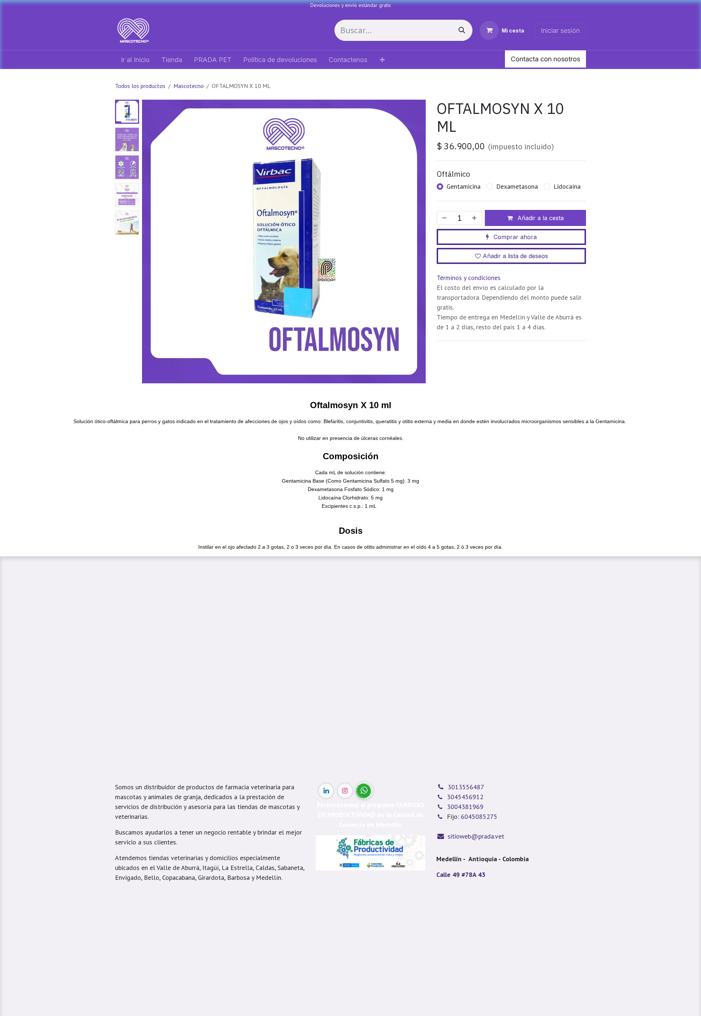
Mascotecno (188, 85)
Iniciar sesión (560, 30)
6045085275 (479, 816)
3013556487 (466, 787)
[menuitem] (135, 60)
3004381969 (465, 806)
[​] (326, 790)
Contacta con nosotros (545, 59)
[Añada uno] (475, 218)
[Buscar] (461, 30)
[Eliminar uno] (443, 218)
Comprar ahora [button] (514, 237)
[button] (156, 398)
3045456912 (465, 797)
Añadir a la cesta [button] (540, 218)
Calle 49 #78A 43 (460, 874)
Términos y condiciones (469, 277)
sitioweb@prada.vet (476, 836)
